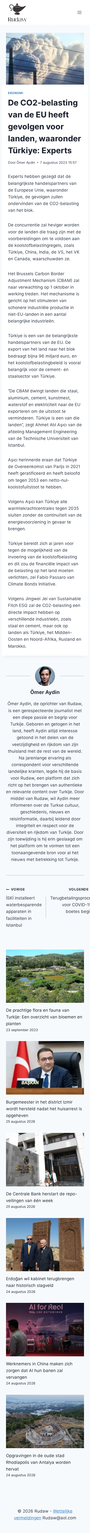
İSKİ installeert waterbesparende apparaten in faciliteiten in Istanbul (24, 907)
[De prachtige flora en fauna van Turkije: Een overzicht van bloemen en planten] (45, 976)
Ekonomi (15, 93)
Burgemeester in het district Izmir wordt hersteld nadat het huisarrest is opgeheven (44, 1109)
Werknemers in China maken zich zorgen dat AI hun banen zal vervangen (39, 1370)
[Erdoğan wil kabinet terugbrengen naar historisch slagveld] (45, 1244)
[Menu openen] (79, 12)
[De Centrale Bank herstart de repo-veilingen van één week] (45, 1159)
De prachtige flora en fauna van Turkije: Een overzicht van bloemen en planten (44, 1017)
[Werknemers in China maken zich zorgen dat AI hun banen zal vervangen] (45, 1329)
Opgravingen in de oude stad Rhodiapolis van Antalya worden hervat (38, 1462)
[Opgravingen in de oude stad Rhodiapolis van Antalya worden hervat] (45, 1421)
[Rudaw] (17, 12)
